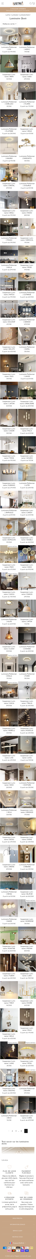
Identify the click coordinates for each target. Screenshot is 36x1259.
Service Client (17, 1230)
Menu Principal (17, 1218)
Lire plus (5, 1160)
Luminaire (14, 15)
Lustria (8, 15)
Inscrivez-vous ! (17, 1237)
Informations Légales (17, 1224)
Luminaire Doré (24, 15)
